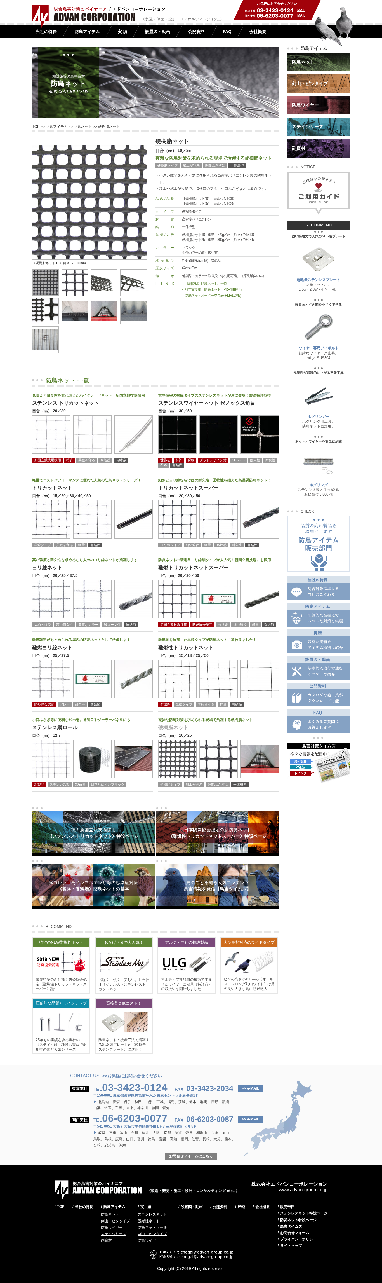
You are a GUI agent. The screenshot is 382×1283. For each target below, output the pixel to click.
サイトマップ (291, 1246)
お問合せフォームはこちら (191, 1156)
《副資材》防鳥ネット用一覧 (206, 284)
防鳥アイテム (87, 31)
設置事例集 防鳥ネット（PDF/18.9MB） (214, 289)
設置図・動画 (157, 31)
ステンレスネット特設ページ (303, 1213)
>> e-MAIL (250, 1088)
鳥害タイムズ (291, 1226)
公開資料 (196, 31)
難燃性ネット (149, 1221)
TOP (36, 127)
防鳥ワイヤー (112, 1227)
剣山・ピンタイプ (115, 1221)
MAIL (301, 10)
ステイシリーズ (113, 1234)
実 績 (122, 31)
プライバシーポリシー (298, 1239)
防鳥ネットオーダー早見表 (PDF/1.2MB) (213, 295)
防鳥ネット (83, 127)
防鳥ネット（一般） (154, 1227)
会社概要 (257, 31)
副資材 (106, 1240)
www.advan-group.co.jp (303, 1189)
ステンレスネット (152, 1214)
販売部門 (287, 1207)
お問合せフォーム (294, 1233)
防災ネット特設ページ (298, 1220)
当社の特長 (46, 31)
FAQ (227, 31)
